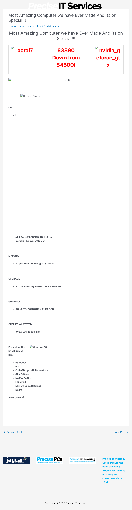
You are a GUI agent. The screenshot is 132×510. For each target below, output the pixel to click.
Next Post (121, 432)
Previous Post (13, 432)
